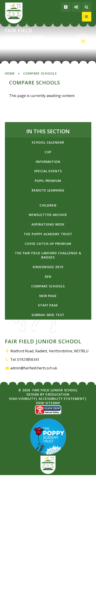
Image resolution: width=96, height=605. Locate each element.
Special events (48, 171)
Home (10, 73)
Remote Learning (48, 190)
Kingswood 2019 (48, 267)
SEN (48, 276)
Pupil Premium (48, 181)
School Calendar (48, 142)
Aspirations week (48, 224)
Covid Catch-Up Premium (48, 243)
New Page (48, 296)
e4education (57, 394)
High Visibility (22, 398)
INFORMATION (48, 161)
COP (48, 152)
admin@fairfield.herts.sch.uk (33, 368)
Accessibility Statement (62, 398)
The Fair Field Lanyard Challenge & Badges (48, 255)
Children (48, 205)
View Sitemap (48, 403)
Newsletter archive (48, 215)
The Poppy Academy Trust (48, 234)
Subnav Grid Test (48, 315)
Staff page (48, 305)
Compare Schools (39, 73)
